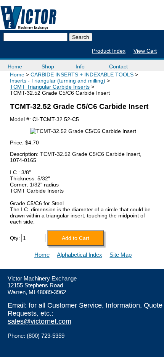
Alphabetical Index (79, 254)
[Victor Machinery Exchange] (28, 17)
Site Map (120, 254)
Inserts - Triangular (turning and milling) (57, 81)
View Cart (145, 51)
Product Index (108, 51)
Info (80, 66)
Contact (118, 66)
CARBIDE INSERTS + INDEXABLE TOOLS (82, 74)
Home (15, 66)
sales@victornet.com (39, 321)
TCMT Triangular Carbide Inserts (50, 87)
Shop (48, 66)
